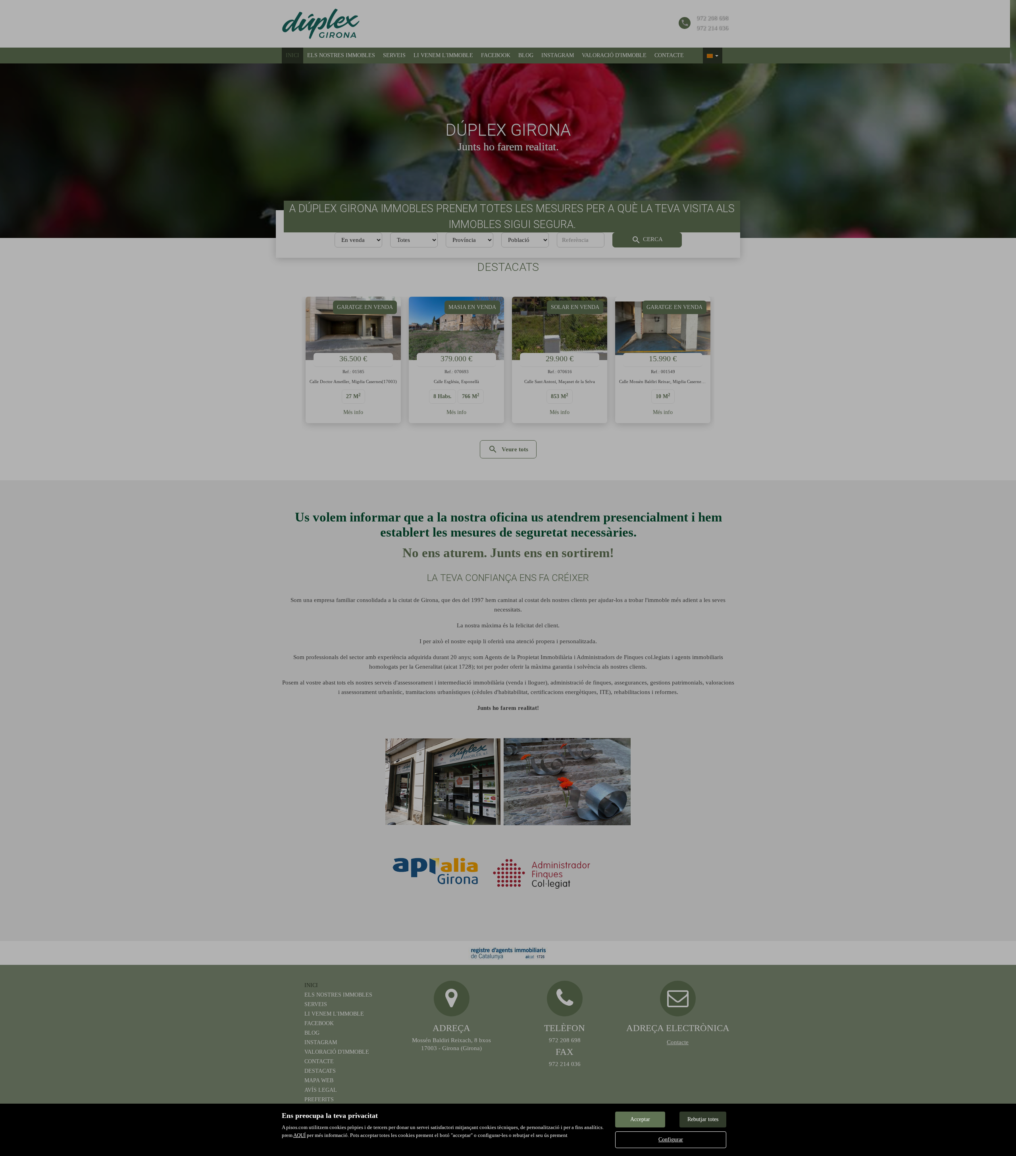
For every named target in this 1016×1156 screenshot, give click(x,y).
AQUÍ (299, 1135)
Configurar (670, 1140)
